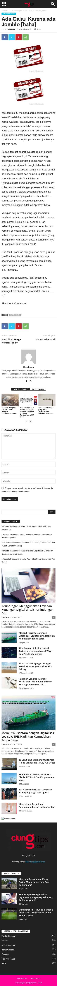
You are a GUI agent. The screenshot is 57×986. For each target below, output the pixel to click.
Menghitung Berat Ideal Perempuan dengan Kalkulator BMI (37, 805)
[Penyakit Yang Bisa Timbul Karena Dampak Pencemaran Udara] (10, 400)
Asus (4, 963)
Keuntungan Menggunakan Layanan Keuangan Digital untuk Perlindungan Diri (27, 536)
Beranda (5, 11)
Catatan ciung (15, 315)
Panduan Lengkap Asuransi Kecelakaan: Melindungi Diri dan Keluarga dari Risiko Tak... (35, 681)
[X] (12, 37)
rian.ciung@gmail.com (35, 862)
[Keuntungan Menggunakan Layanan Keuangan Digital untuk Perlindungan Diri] (28, 585)
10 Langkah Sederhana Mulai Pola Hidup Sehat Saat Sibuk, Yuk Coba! (28, 560)
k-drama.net (35, 978)
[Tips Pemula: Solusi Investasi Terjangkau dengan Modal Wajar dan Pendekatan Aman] (9, 652)
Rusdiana (11, 29)
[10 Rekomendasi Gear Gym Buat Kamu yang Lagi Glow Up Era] (9, 794)
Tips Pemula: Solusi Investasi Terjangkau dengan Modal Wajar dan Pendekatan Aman (35, 651)
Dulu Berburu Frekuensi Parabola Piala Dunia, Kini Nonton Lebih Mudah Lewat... (36, 912)
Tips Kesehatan (8, 959)
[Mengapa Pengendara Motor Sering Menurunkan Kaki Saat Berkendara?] (9, 883)
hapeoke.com (22, 978)
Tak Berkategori (16, 11)
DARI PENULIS (38, 389)
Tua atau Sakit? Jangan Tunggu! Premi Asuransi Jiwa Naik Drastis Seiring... (35, 666)
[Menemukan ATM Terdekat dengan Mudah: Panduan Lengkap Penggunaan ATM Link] (28, 400)
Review (5, 941)
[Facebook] (5, 37)
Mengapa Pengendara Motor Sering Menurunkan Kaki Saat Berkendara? (26, 528)
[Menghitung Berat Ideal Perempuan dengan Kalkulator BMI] (9, 808)
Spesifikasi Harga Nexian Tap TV (11, 341)
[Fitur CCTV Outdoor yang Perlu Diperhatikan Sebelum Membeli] (46, 400)
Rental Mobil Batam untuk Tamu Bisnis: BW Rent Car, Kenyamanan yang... (36, 777)
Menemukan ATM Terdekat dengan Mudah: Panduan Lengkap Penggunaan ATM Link (27, 412)
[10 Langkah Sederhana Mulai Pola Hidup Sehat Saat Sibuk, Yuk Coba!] (9, 764)
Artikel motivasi (8, 945)
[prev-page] (26, 422)
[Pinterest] (19, 37)
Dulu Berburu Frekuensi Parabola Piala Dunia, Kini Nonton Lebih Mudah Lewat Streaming (28, 544)
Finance (5, 954)
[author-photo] (28, 357)
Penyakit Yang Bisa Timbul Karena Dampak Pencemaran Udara (10, 410)
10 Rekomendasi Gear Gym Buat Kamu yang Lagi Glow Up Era (35, 791)
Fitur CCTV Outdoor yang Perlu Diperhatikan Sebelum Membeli (46, 410)
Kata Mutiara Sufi (45, 339)
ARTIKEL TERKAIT (21, 389)
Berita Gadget (8, 950)
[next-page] (30, 422)
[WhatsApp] (25, 37)
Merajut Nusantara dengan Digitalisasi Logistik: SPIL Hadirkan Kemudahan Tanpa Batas (27, 552)
